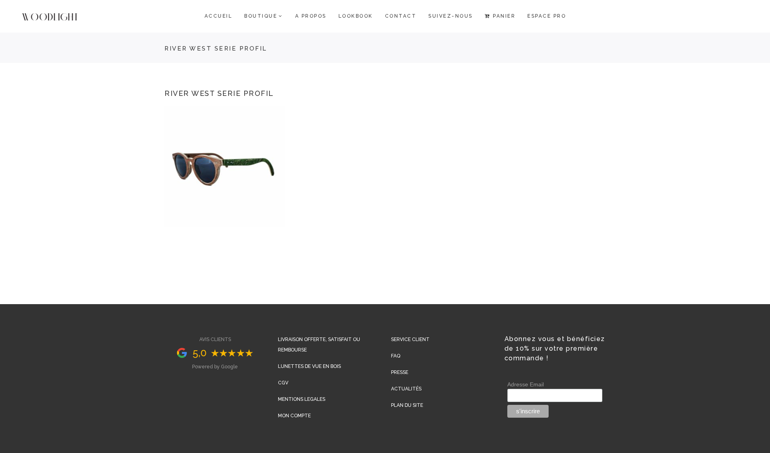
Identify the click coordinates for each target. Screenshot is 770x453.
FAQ (395, 356)
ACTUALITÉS (406, 389)
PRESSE (399, 372)
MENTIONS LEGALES (301, 399)
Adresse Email (525, 384)
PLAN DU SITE (407, 405)
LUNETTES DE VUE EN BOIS (309, 366)
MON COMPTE (294, 415)
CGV (283, 383)
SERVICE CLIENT (410, 339)
